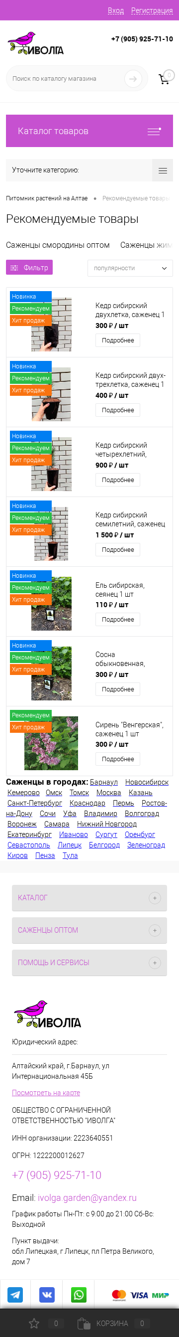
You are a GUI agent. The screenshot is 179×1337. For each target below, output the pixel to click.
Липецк (70, 845)
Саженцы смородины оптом (58, 245)
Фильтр (36, 268)
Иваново (73, 834)
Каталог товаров (53, 131)
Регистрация (152, 10)
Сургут (106, 834)
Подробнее (118, 340)
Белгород (104, 845)
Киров (17, 855)
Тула (70, 855)
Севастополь (28, 845)
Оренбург (140, 834)
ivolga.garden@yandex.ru (87, 1197)
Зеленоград (146, 845)
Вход (116, 10)
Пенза (45, 855)
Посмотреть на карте (46, 1093)
